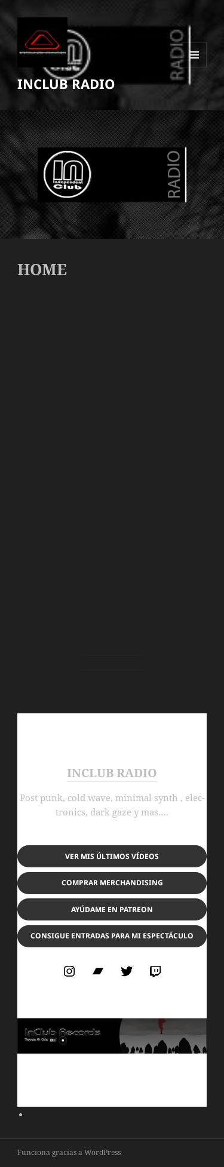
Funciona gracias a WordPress (69, 1152)
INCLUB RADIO (66, 84)
